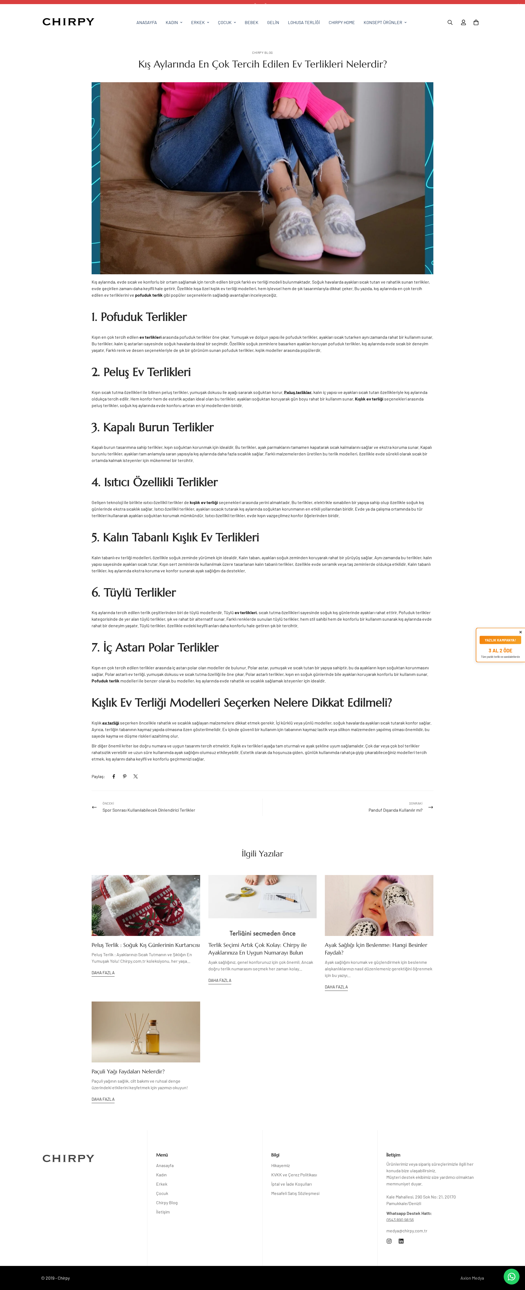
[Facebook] (113, 776)
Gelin (273, 22)
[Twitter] (135, 776)
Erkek (198, 22)
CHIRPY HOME (342, 22)
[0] (476, 22)
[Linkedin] (401, 1241)
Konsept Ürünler (383, 22)
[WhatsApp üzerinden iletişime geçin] (512, 1277)
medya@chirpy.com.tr (406, 1230)
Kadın (172, 22)
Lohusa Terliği (304, 22)
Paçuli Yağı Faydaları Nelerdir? (128, 1071)
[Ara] (450, 22)
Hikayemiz (280, 1165)
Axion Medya (472, 1277)
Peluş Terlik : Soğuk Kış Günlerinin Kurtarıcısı (146, 945)
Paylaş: (98, 776)
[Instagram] (389, 1241)
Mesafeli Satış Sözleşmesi (295, 1193)
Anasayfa (146, 22)
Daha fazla (103, 972)
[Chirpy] (68, 22)
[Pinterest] (124, 776)
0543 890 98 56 (400, 1219)
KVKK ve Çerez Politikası (294, 1174)
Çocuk (225, 22)
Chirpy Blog (262, 52)
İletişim (163, 1211)
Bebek (251, 22)
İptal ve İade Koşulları (291, 1183)
